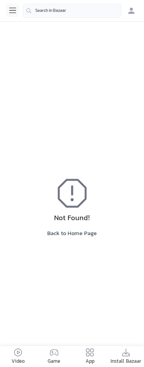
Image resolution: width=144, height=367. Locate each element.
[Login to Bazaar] (131, 11)
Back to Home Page (72, 234)
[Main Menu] (13, 10)
